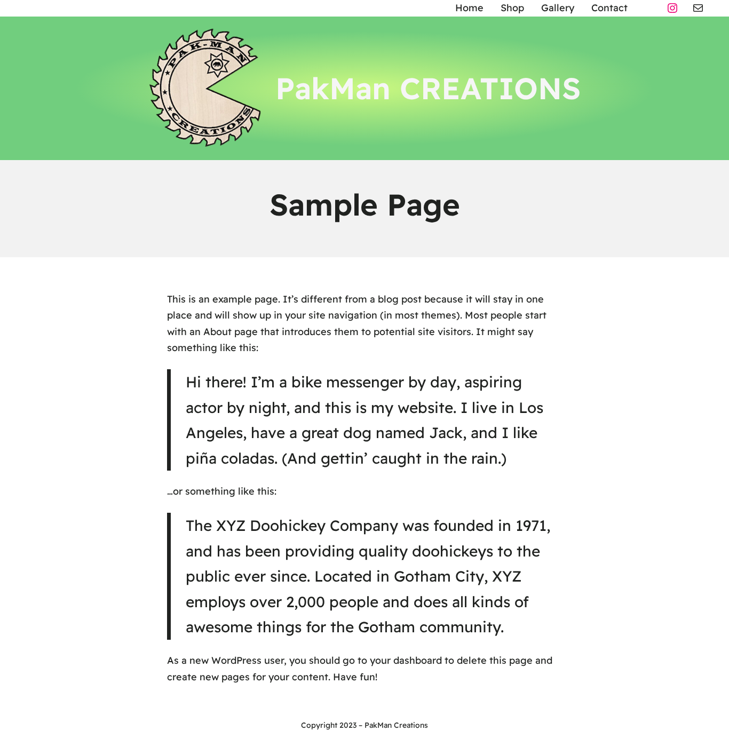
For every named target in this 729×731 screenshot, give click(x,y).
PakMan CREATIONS (428, 88)
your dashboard (406, 660)
